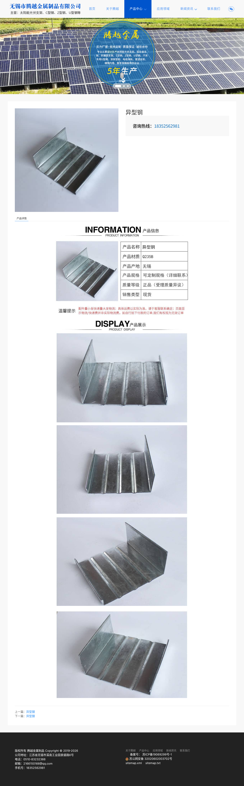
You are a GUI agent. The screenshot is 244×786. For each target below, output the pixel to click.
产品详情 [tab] (22, 218)
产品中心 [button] (136, 9)
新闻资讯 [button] (186, 9)
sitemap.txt (153, 763)
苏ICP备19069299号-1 (157, 754)
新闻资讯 (171, 750)
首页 (92, 9)
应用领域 (163, 9)
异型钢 (30, 712)
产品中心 (144, 750)
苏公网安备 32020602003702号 (150, 758)
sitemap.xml (134, 763)
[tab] (116, 86)
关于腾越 (112, 9)
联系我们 (213, 9)
